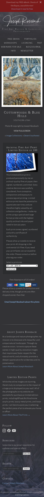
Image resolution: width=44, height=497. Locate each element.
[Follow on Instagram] (4, 430)
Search (26, 469)
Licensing (27, 43)
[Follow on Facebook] (9, 430)
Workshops (10, 43)
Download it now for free (22, 9)
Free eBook (14, 39)
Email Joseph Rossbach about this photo (22, 302)
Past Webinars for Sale (21, 45)
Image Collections (14, 136)
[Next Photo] (43, 82)
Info (13, 51)
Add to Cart (11, 269)
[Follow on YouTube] (14, 430)
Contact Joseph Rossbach (13, 483)
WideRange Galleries (22, 495)
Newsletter (27, 51)
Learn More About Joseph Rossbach (17, 366)
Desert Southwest (31, 136)
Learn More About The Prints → (16, 415)
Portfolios (30, 39)
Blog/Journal (33, 47)
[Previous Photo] (1, 82)
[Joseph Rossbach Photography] (22, 25)
